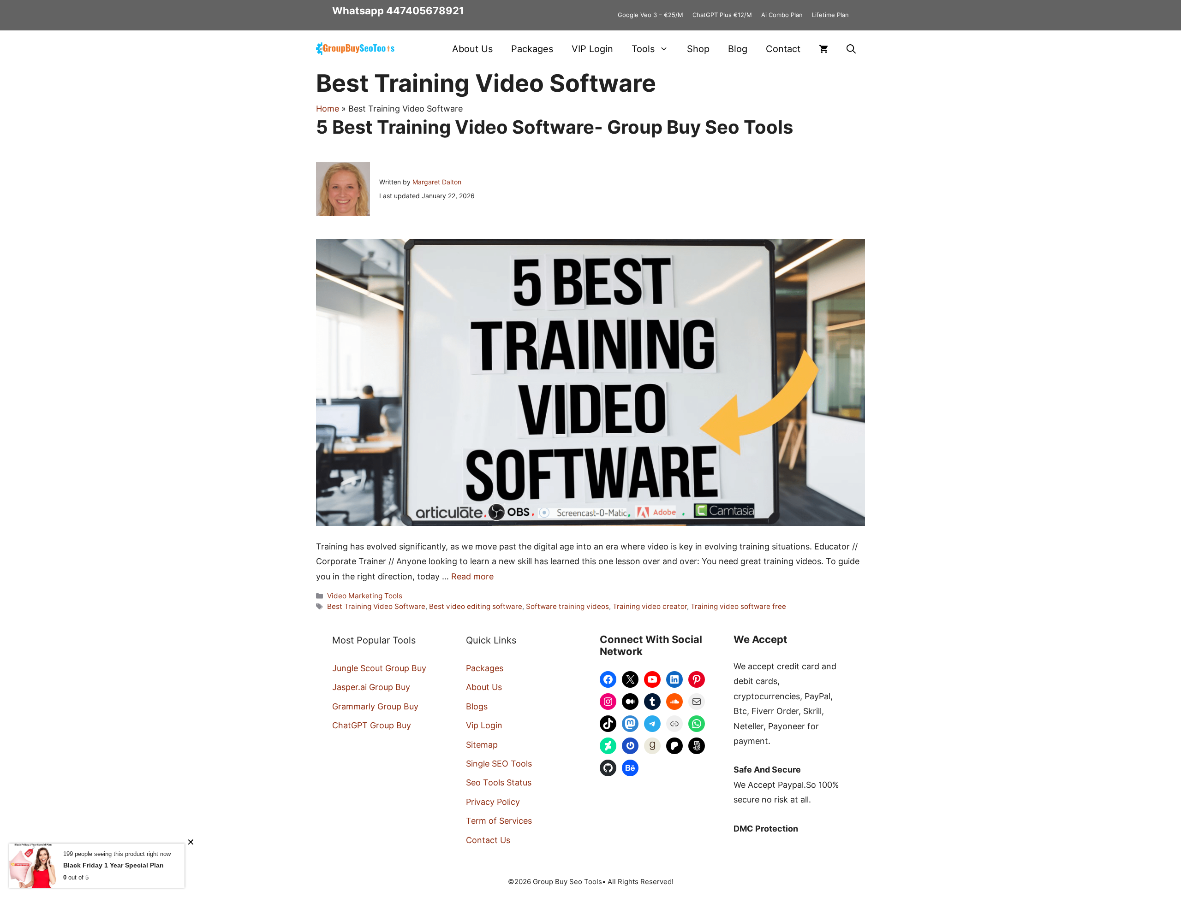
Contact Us (488, 840)
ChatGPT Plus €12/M (722, 14)
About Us (472, 48)
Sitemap (482, 744)
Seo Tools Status (498, 782)
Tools (643, 48)
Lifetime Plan (830, 14)
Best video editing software (475, 606)
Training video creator (650, 606)
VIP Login (592, 48)
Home (327, 108)
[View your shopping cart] (823, 49)
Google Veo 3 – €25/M (650, 14)
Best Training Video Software (376, 606)
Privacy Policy (493, 802)
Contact (783, 48)
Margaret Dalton (436, 182)
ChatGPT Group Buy (371, 725)
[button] (851, 49)
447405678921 (425, 11)
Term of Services (499, 821)
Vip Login (484, 725)
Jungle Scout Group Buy (379, 668)
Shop (698, 48)
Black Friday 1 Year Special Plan (113, 865)
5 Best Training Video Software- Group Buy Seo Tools (554, 127)
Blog (737, 48)
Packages (532, 48)
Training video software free (738, 606)
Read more (472, 576)
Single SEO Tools (499, 763)
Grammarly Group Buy (375, 706)
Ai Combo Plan (782, 14)
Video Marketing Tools (364, 595)
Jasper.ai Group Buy (371, 687)
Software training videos (567, 606)
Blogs (477, 706)
